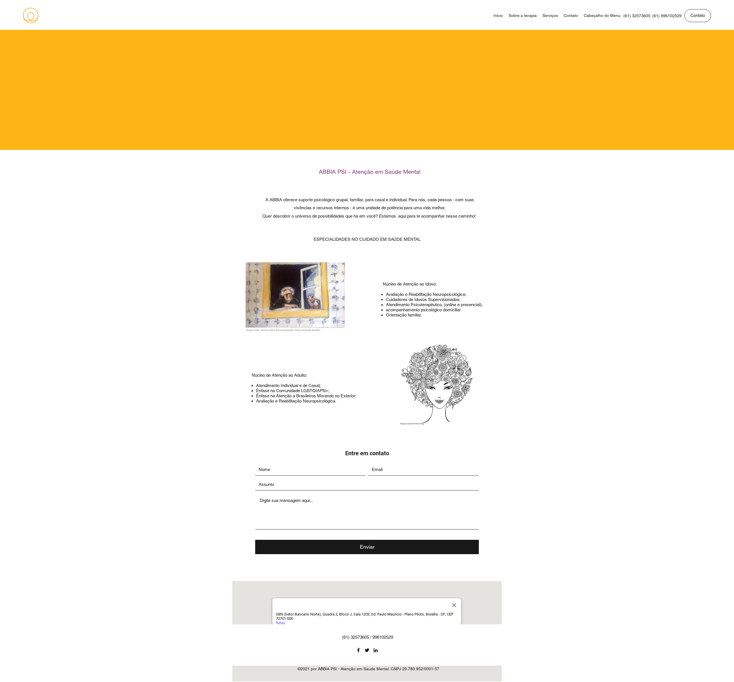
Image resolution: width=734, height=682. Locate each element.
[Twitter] (367, 650)
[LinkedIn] (375, 650)
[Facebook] (358, 650)
